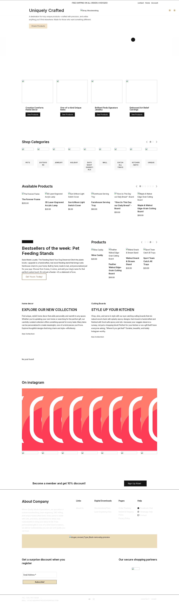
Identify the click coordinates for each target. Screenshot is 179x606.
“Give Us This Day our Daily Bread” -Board (109, 205)
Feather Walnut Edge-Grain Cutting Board (157, 205)
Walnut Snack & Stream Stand (127, 261)
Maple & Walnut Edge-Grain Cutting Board (133, 208)
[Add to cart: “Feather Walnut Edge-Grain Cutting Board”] (107, 259)
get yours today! (34, 276)
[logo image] (89, 10)
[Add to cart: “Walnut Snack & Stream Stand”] (125, 253)
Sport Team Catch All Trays (144, 261)
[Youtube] (22, 3)
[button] (146, 142)
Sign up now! (134, 483)
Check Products (31, 26)
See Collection (28, 334)
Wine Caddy (92, 255)
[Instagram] (25, 3)
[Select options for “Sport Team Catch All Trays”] (142, 253)
